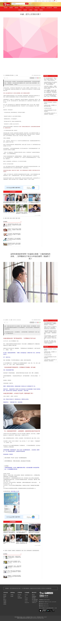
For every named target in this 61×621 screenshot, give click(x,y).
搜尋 (27, 3)
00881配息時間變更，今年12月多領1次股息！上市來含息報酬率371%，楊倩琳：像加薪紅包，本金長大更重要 (50, 337)
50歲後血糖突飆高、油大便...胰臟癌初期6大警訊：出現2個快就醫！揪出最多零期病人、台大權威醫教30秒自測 (22, 468)
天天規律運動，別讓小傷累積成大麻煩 (9, 212)
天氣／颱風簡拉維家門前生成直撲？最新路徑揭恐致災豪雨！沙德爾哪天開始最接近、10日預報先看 (50, 323)
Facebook (26, 594)
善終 (25, 550)
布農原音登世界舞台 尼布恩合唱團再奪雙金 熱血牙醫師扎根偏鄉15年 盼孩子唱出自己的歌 (9, 202)
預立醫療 (9, 550)
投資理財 (4, 596)
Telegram (26, 599)
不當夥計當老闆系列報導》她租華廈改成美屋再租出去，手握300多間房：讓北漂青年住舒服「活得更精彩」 (22, 213)
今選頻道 (4, 602)
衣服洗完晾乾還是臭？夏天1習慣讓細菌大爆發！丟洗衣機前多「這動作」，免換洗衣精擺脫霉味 (50, 83)
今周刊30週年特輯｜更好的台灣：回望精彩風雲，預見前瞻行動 (50, 114)
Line (25, 596)
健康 (11, 319)
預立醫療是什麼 (18, 550)
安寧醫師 (13, 550)
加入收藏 (32, 322)
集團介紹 (33, 594)
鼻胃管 (6, 550)
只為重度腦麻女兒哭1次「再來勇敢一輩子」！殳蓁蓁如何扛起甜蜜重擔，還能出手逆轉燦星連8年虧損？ (34, 202)
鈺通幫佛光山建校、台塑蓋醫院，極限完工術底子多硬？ (50, 106)
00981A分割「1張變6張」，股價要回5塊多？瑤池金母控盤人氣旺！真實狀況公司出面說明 (50, 87)
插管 (22, 550)
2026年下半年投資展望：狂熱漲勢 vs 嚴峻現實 (50, 103)
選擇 (8, 218)
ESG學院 (11, 596)
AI (27, 5)
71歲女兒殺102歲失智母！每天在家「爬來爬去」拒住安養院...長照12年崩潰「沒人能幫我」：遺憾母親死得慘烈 (50, 332)
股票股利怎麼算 (19, 5)
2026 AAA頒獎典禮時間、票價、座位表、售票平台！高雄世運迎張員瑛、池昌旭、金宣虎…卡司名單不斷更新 (50, 95)
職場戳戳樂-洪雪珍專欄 (9, 75)
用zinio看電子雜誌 (35, 599)
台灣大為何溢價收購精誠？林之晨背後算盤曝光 (50, 111)
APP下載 (19, 596)
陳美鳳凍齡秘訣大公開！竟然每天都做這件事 (21, 202)
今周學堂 (11, 594)
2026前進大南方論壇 (47, 108)
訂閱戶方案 (19, 594)
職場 (17, 75)
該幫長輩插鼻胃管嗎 (36, 550)
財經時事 (4, 594)
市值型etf (15, 5)
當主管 (14, 218)
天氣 (26, 5)
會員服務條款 (34, 596)
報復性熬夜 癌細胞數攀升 (32, 212)
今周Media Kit (34, 602)
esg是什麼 (23, 5)
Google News (27, 602)
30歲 (10, 218)
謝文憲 (7, 319)
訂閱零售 (4, 604)
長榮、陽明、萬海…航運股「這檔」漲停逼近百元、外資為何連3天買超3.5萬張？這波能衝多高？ (50, 342)
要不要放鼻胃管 (29, 550)
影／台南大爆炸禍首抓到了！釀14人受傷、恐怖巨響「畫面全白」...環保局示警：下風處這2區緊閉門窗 (50, 79)
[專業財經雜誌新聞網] (6, 4)
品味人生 (4, 599)
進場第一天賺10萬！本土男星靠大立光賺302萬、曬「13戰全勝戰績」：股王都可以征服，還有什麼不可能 (50, 327)
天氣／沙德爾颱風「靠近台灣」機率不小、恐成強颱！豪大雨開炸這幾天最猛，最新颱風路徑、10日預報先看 (50, 91)
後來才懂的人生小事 (15, 491)
